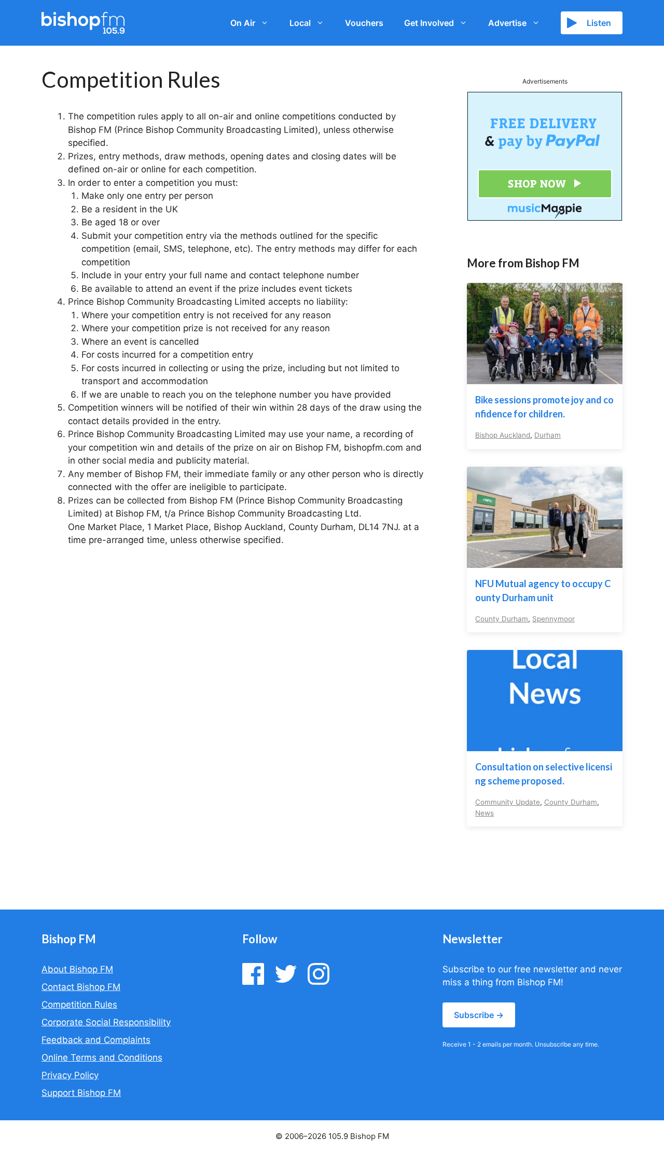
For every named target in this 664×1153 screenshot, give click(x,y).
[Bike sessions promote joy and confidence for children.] (544, 377)
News (484, 813)
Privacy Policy (70, 1075)
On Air (242, 23)
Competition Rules (79, 1004)
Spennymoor (553, 619)
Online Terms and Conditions (102, 1057)
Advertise (507, 23)
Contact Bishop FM (81, 987)
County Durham (501, 619)
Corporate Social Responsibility (106, 1022)
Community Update (507, 802)
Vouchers (364, 23)
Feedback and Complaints (96, 1040)
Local (300, 23)
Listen (599, 23)
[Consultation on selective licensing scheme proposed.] (544, 744)
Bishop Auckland (502, 435)
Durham (547, 435)
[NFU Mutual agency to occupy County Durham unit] (544, 560)
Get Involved (429, 23)
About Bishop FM (77, 969)
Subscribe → (479, 1015)
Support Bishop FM (81, 1093)
